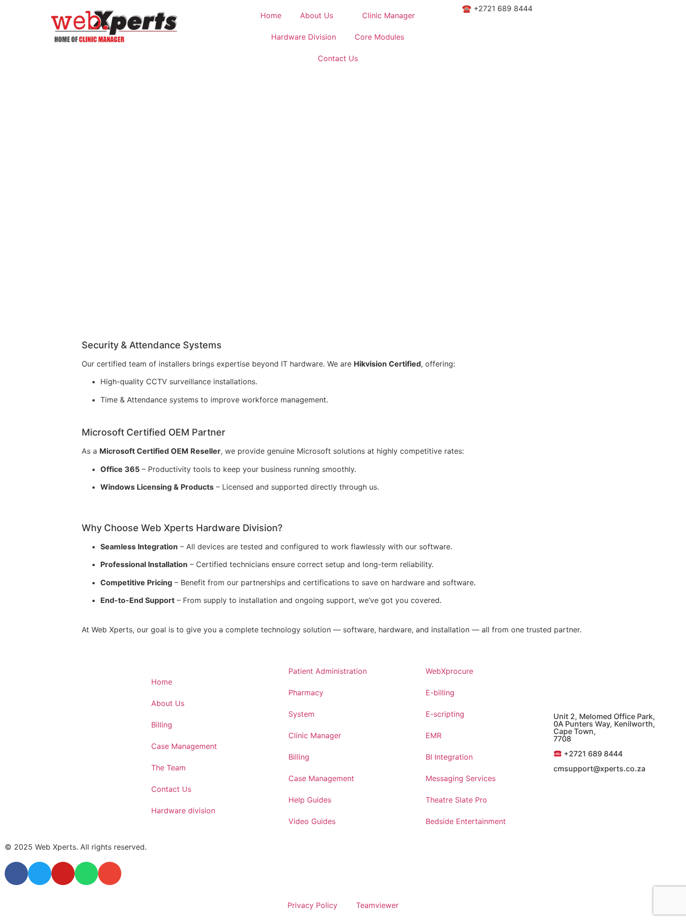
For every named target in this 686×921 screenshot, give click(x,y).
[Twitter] (39, 873)
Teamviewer (377, 905)
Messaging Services (461, 778)
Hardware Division (303, 37)
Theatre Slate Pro (456, 799)
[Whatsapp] (86, 873)
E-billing (440, 692)
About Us (316, 15)
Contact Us (338, 58)
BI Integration (449, 757)
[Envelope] (109, 873)
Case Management (184, 746)
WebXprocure (449, 671)
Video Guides (312, 821)
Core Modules (379, 37)
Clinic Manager (388, 15)
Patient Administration (327, 671)
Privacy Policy (312, 905)
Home (270, 15)
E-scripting (445, 714)
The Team (168, 767)
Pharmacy (305, 692)
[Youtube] (63, 873)
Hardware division (183, 810)
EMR (433, 735)
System (301, 714)
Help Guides (309, 799)
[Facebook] (16, 873)
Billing (161, 724)
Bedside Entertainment (466, 821)
